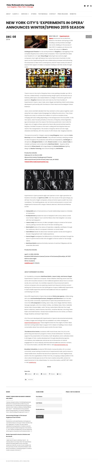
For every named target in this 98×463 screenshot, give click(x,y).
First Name (39, 396)
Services (25, 14)
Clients (16, 14)
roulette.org (28, 263)
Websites (73, 14)
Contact (52, 14)
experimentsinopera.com (32, 323)
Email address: (40, 409)
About (8, 14)
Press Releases (63, 14)
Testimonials (43, 14)
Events (31, 379)
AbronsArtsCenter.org (61, 345)
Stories (33, 14)
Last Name (39, 403)
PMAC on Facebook (73, 392)
